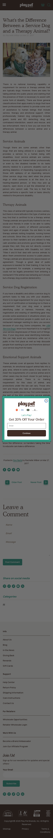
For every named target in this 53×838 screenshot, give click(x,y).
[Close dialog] (46, 400)
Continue (26, 433)
